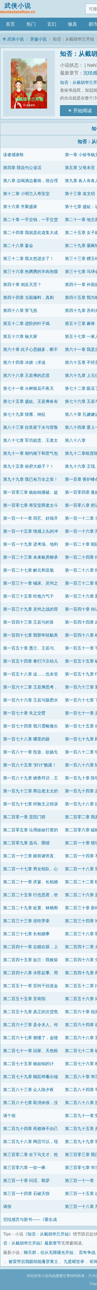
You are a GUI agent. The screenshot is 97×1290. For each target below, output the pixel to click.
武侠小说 (17, 8)
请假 (7, 1206)
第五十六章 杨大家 (20, 336)
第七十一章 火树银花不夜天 (28, 388)
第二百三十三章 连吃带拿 (26, 920)
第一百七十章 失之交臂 (24, 713)
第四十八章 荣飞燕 (20, 310)
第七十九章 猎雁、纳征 (24, 414)
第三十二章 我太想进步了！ (28, 258)
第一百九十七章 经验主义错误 (30, 803)
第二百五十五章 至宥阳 (24, 998)
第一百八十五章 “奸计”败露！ (29, 765)
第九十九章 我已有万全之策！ (30, 479)
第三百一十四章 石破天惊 (26, 1193)
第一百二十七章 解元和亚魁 (28, 570)
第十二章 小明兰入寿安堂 (26, 193)
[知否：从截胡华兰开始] (31, 83)
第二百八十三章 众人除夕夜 (28, 1089)
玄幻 (51, 24)
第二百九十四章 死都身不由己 (30, 1128)
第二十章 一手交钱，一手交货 (30, 219)
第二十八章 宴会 (18, 245)
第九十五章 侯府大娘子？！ (28, 466)
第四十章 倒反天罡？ (22, 284)
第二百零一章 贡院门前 (24, 816)
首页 (10, 24)
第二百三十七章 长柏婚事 (26, 933)
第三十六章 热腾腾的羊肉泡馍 (30, 271)
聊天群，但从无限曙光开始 (48, 1252)
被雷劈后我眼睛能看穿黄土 (33, 1261)
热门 (31, 24)
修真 (72, 24)
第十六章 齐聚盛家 (20, 206)
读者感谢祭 (13, 154)
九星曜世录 (74, 1261)
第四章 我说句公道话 (22, 167)
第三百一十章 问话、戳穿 (26, 1180)
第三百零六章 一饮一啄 (24, 1167)
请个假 (9, 1115)
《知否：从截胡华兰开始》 (48, 1234)
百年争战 (87, 1252)
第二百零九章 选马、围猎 (26, 842)
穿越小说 (38, 39)
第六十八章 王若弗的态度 (26, 375)
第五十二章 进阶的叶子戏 (26, 323)
